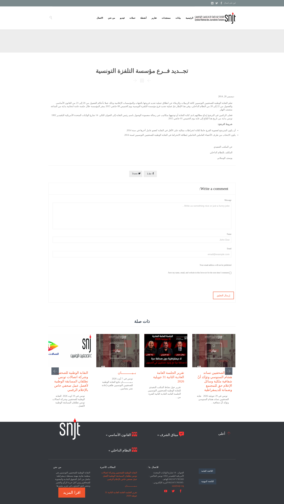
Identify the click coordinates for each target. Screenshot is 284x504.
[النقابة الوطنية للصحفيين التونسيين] (215, 17)
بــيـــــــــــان (127, 372)
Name (229, 234)
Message (228, 200)
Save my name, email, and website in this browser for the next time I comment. (198, 273)
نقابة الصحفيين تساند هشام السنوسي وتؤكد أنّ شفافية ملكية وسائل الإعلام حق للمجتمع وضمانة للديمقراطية (215, 381)
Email (229, 248)
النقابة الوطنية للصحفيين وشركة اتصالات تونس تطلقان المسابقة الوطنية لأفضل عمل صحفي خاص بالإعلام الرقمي (71, 381)
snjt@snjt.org (178, 486)
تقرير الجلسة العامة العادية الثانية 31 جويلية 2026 (168, 377)
